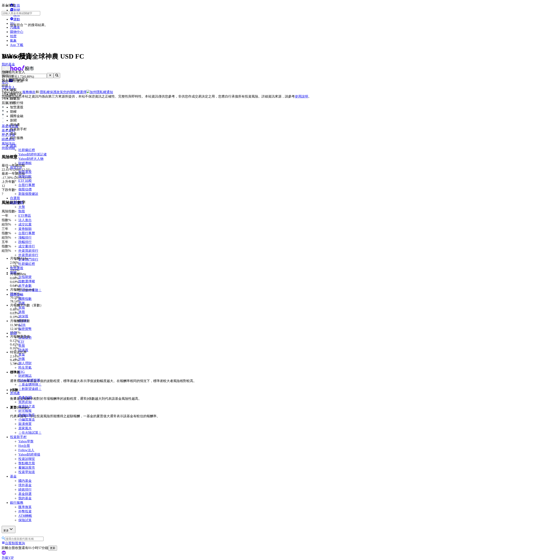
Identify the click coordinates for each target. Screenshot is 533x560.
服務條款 (29, 92)
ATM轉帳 (25, 515)
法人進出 (25, 220)
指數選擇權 (26, 281)
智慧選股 (25, 172)
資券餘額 (25, 229)
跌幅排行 (25, 242)
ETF (21, 341)
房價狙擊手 (26, 415)
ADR (22, 325)
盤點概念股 (26, 463)
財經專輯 (25, 163)
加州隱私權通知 (101, 92)
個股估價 (25, 189)
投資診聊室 (26, 459)
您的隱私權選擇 (74, 92)
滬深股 (23, 316)
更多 (6, 530)
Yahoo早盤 (26, 441)
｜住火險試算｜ (30, 432)
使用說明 (301, 96)
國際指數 (25, 299)
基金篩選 (25, 494)
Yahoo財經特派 (29, 380)
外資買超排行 (28, 250)
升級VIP (8, 557)
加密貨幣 (25, 329)
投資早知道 (26, 472)
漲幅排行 (25, 237)
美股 (21, 345)
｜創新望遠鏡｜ (30, 389)
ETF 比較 (25, 180)
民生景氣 (25, 367)
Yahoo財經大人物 (31, 158)
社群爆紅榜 (26, 150)
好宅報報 (25, 410)
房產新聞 (25, 397)
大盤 (21, 207)
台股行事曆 (26, 185)
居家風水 (25, 428)
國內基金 (25, 480)
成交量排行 (26, 246)
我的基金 (25, 498)
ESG (21, 371)
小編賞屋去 (26, 419)
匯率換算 (25, 507)
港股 (21, 312)
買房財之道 (26, 406)
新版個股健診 (28, 193)
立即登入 (8, 87)
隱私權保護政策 (51, 92)
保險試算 (25, 520)
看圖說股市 (26, 467)
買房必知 (25, 402)
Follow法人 (26, 450)
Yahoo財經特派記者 (32, 154)
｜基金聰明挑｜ (30, 384)
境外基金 (25, 485)
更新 (52, 548)
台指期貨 (25, 277)
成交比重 (25, 224)
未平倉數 (25, 285)
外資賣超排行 (28, 255)
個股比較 (25, 176)
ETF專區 (24, 215)
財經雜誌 (25, 375)
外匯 (21, 359)
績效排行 (25, 489)
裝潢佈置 (25, 424)
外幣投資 (25, 511)
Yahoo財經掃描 (29, 454)
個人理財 (25, 363)
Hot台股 (24, 445)
